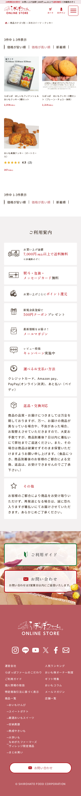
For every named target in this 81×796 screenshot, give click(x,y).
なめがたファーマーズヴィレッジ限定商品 (23, 743)
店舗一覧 (50, 698)
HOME (6, 23)
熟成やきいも (17, 731)
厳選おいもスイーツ (21, 717)
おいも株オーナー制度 (59, 672)
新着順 (60, 47)
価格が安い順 (16, 47)
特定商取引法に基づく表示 (22, 692)
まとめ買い (16, 752)
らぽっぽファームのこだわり (23, 672)
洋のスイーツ (34, 23)
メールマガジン (55, 692)
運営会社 (10, 666)
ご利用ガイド (13, 679)
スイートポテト (19, 711)
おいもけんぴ (17, 705)
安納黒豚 (14, 724)
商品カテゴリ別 (17, 23)
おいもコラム (53, 685)
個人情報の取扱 (15, 685)
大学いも (14, 737)
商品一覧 (10, 698)
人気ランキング (55, 666)
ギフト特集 (52, 679)
